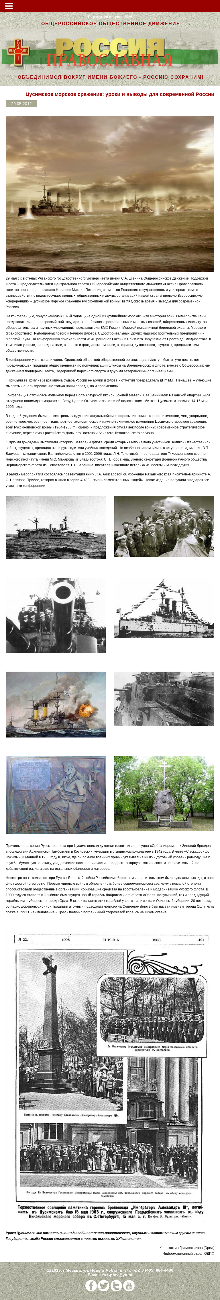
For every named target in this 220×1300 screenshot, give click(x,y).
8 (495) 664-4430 (157, 1270)
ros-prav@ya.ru (117, 1275)
